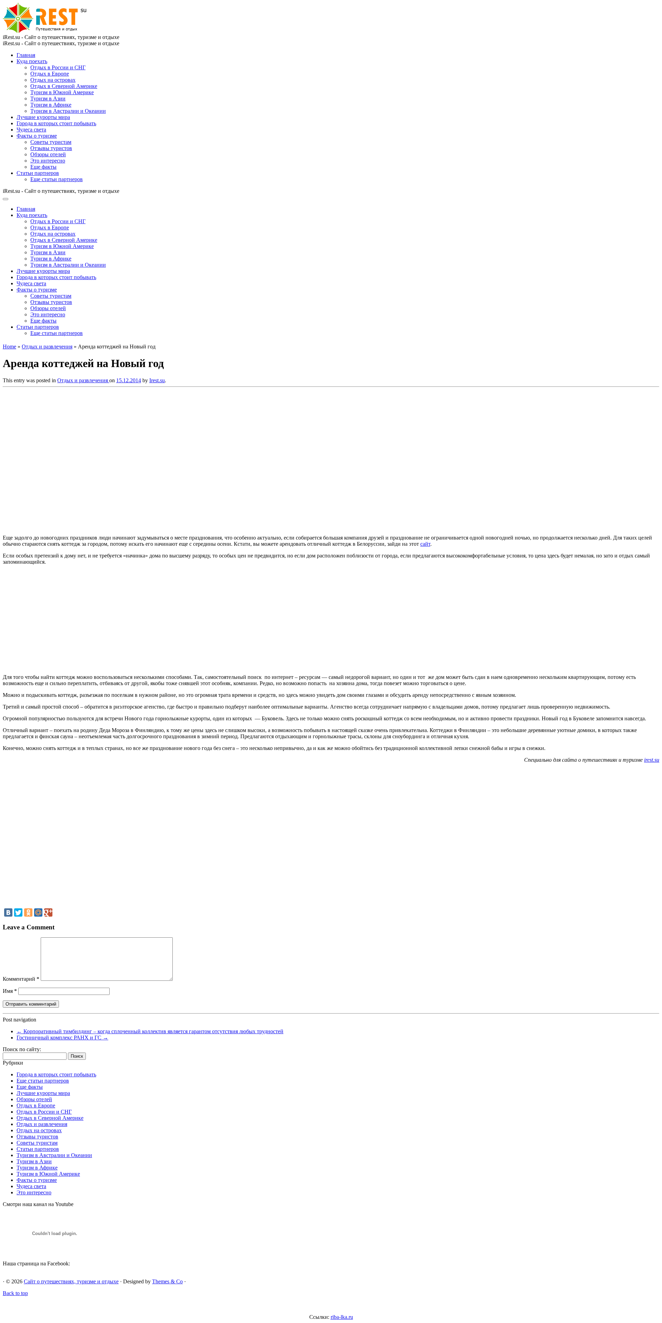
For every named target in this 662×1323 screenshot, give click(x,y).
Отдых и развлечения (47, 346)
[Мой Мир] (38, 912)
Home (9, 346)
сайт (425, 544)
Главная (26, 55)
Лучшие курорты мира (43, 117)
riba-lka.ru (342, 1317)
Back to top (15, 1293)
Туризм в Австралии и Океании (68, 111)
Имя (10, 991)
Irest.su (157, 380)
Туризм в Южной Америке (62, 92)
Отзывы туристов (51, 148)
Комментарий (21, 979)
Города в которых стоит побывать (56, 123)
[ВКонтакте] (8, 912)
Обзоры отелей (48, 154)
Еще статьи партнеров (56, 179)
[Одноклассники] (28, 912)
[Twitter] (18, 912)
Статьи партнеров (38, 173)
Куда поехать (32, 61)
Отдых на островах (53, 80)
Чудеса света (31, 129)
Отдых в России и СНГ (58, 67)
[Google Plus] (48, 912)
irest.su (651, 760)
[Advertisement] (103, 459)
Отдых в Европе (49, 74)
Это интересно (47, 161)
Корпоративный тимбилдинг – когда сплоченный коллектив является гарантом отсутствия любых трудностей (150, 1031)
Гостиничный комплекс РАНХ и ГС (62, 1037)
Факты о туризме (37, 136)
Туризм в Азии (48, 98)
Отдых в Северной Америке (63, 86)
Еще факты (43, 167)
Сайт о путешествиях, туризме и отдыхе (71, 1281)
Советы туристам (50, 142)
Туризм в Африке (50, 105)
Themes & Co (167, 1281)
